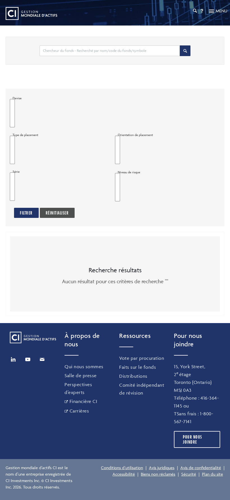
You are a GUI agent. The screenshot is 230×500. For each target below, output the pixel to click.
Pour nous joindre (192, 439)
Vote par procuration (141, 358)
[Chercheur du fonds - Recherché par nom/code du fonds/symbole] (185, 50)
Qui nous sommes (84, 366)
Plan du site (212, 474)
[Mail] (42, 359)
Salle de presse (81, 375)
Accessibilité (123, 474)
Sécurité (188, 474)
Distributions (133, 376)
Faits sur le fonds (137, 367)
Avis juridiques (161, 467)
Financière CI (83, 401)
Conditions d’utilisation (122, 467)
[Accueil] (31, 13)
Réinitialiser (57, 213)
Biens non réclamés (158, 474)
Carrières (79, 411)
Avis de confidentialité (200, 467)
